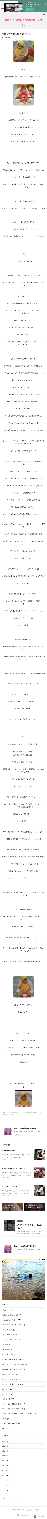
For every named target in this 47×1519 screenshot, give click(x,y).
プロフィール (7, 1310)
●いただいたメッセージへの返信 (13, 1359)
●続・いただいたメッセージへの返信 (14, 1364)
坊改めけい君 (8, 1399)
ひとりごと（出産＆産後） (11, 1379)
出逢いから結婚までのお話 (11, 1315)
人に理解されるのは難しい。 (12, 1186)
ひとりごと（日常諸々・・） (13, 1384)
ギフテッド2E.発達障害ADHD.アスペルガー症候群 (19, 1414)
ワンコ (6, 1419)
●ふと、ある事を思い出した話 (13, 1339)
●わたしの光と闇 (8, 1330)
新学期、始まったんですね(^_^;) (13, 1168)
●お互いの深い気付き (9, 1335)
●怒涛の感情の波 (8, 1349)
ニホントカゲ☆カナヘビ (11, 1423)
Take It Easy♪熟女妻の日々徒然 (24, 22)
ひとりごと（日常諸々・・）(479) (10, 1112)
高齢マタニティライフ (10, 1374)
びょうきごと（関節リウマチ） (13, 1409)
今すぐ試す (30, 9)
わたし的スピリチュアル (11, 1320)
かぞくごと (7, 1394)
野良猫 (5, 1428)
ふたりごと (7, 1389)
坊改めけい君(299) (32, 1112)
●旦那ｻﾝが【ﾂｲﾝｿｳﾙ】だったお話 (13, 1325)
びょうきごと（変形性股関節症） (13, 1404)
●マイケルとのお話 (9, 1354)
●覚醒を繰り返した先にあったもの (13, 1369)
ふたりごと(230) (23, 1112)
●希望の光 (6, 1344)
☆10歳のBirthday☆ (9, 1150)
